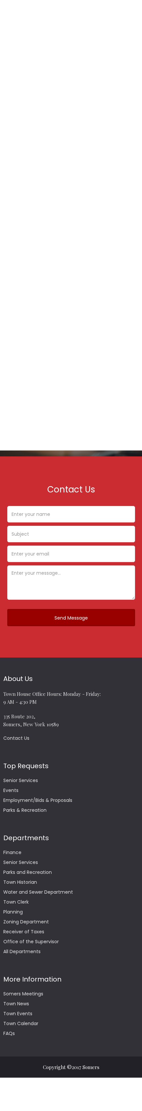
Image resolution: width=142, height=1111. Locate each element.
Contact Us (16, 738)
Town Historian (20, 882)
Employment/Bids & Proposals (37, 800)
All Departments (22, 951)
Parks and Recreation (27, 872)
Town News (16, 1003)
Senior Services (20, 780)
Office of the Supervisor (31, 941)
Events (10, 790)
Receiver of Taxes (23, 931)
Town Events (17, 1013)
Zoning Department (26, 921)
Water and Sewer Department (38, 892)
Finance (12, 852)
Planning (13, 912)
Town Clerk (16, 902)
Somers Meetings (23, 993)
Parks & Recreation (25, 810)
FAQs (9, 1033)
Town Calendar (20, 1023)
